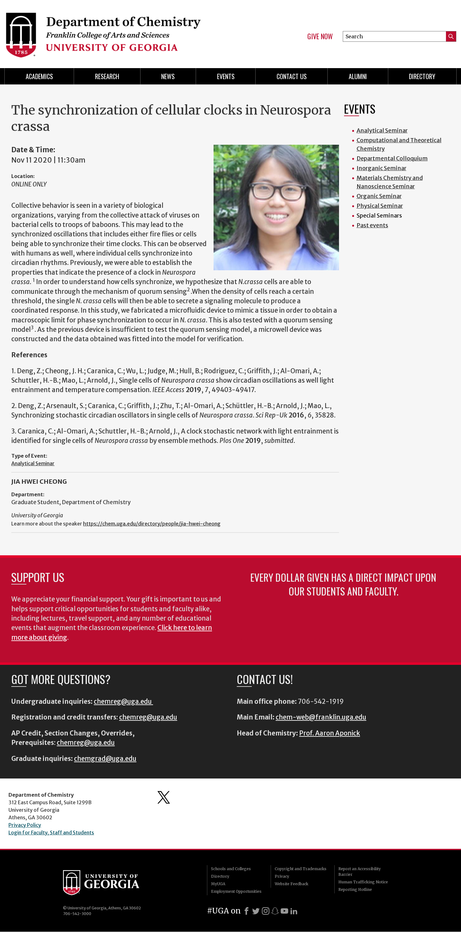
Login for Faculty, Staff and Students (51, 832)
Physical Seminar (380, 205)
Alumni (358, 76)
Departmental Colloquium (392, 158)
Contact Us (292, 76)
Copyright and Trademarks (300, 868)
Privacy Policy (24, 825)
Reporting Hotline (355, 889)
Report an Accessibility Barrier (359, 871)
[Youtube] (284, 911)
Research (107, 76)
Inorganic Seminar (381, 168)
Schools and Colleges (231, 868)
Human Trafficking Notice (363, 882)
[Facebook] (246, 911)
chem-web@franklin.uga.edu (321, 717)
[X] (256, 911)
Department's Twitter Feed (163, 797)
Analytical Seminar (33, 463)
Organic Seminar (379, 196)
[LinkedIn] (294, 911)
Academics (39, 76)
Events (226, 76)
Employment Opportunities (236, 891)
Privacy (282, 876)
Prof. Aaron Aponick (329, 733)
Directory (422, 76)
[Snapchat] (275, 911)
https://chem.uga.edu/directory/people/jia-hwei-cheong (151, 523)
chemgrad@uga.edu (105, 759)
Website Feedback (291, 883)
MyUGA (218, 883)
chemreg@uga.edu (123, 702)
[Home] (114, 31)
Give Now (320, 36)
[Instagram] (265, 911)
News (168, 76)
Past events (372, 225)
